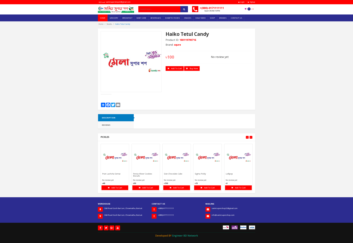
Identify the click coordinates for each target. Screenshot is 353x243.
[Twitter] (106, 227)
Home (102, 18)
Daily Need (201, 18)
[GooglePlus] (111, 227)
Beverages (156, 18)
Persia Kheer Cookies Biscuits (142, 175)
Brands (223, 18)
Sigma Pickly (200, 174)
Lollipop (229, 174)
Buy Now (193, 68)
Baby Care (141, 18)
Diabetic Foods (172, 18)
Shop (212, 18)
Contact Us (236, 18)
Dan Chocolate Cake (173, 174)
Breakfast (127, 18)
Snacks (187, 18)
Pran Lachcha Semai (111, 174)
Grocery (114, 18)
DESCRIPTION (108, 117)
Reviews (106, 125)
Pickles (105, 137)
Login (242, 2)
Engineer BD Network (185, 235)
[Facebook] (100, 227)
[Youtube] (117, 227)
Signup (252, 2)
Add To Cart (176, 68)
